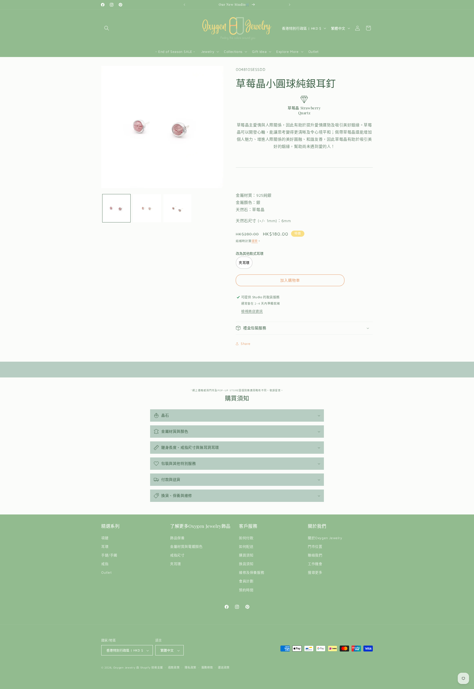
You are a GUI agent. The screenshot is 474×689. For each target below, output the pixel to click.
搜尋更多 (315, 573)
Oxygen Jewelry (124, 667)
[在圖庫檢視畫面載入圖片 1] (116, 208)
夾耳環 (175, 564)
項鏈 (104, 538)
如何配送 (246, 546)
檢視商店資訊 (252, 311)
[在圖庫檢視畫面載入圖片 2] (147, 208)
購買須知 (246, 555)
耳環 (104, 546)
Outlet (106, 573)
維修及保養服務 (251, 573)
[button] (106, 28)
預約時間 (246, 590)
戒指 (104, 564)
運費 (255, 241)
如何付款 (246, 538)
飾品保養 (177, 538)
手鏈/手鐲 (109, 555)
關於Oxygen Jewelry (325, 538)
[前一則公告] (184, 4)
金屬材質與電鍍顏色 (186, 546)
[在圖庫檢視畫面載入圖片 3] (177, 208)
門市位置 (315, 546)
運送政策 (224, 667)
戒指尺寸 (177, 555)
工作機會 (315, 564)
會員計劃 (246, 581)
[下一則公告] (289, 4)
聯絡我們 (315, 555)
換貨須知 (246, 564)
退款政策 (174, 667)
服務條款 (207, 667)
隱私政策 (190, 667)
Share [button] (246, 343)
